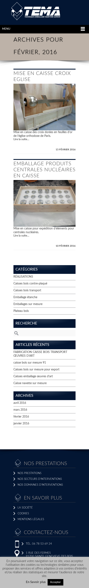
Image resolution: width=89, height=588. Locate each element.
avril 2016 (19, 403)
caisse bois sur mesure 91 (29, 362)
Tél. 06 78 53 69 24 (39, 544)
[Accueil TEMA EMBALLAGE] (44, 19)
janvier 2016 (21, 423)
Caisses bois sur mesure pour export (36, 369)
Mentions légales (31, 519)
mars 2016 (20, 409)
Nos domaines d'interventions (40, 485)
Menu (6, 29)
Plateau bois (21, 311)
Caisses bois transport (27, 290)
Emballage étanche (25, 297)
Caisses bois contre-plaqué (30, 283)
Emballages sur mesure (27, 304)
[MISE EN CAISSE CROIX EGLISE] (44, 129)
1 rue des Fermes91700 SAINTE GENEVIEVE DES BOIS (49, 555)
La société (25, 507)
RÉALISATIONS (23, 276)
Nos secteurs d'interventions (40, 479)
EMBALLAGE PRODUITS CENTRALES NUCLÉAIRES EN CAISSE (44, 169)
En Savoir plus (36, 582)
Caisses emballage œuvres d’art (33, 376)
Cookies (23, 513)
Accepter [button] (55, 582)
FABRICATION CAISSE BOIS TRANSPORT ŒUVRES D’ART (40, 354)
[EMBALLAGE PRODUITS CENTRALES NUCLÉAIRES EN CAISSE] (44, 226)
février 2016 (21, 416)
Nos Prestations (29, 473)
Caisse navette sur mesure (30, 383)
